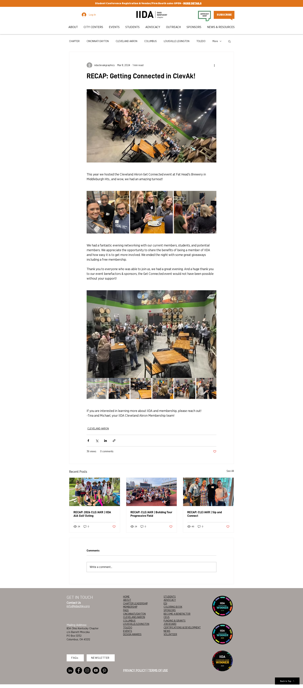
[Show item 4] (162, 388)
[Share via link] (114, 440)
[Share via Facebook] (88, 440)
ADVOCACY (170, 600)
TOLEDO (201, 41)
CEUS (167, 617)
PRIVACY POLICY (134, 670)
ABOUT (127, 600)
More (215, 41)
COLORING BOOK (173, 606)
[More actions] (214, 65)
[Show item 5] (184, 388)
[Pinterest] (104, 670)
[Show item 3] (141, 388)
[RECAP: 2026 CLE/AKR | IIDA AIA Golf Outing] (94, 492)
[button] (73, 27)
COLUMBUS (150, 41)
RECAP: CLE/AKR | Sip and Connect (204, 514)
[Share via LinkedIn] (105, 440)
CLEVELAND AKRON (126, 41)
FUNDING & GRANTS (175, 620)
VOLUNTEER (170, 634)
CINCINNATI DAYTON (98, 41)
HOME (126, 596)
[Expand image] (108, 212)
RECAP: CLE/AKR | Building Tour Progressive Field (151, 514)
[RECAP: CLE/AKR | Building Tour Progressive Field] (151, 492)
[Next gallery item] (212, 334)
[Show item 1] (97, 388)
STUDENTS (170, 596)
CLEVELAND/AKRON (134, 617)
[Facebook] (78, 670)
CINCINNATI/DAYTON (134, 613)
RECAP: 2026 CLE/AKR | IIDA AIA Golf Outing (92, 514)
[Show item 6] (206, 388)
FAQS (126, 610)
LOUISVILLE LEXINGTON (176, 41)
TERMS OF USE (158, 670)
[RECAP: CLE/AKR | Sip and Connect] (208, 492)
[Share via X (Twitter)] (97, 440)
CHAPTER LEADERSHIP (135, 603)
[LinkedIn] (70, 670)
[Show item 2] (119, 388)
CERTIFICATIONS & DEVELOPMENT (182, 627)
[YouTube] (95, 670)
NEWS (167, 631)
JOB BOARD (170, 624)
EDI (165, 603)
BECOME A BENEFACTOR (177, 613)
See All (230, 471)
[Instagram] (87, 670)
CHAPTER (74, 41)
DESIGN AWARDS (132, 634)
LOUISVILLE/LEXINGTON (136, 624)
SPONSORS (170, 610)
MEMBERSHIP (130, 606)
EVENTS (127, 631)
